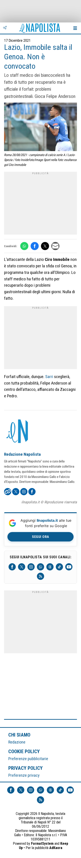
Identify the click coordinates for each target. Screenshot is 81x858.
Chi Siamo (19, 735)
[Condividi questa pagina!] (5, 28)
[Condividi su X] (45, 246)
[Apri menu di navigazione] (75, 28)
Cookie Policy (24, 751)
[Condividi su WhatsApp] (24, 246)
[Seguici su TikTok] (59, 566)
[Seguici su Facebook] (12, 566)
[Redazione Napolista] (17, 432)
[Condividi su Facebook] (35, 246)
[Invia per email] (55, 246)
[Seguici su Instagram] (31, 566)
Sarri (49, 376)
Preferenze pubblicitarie (28, 758)
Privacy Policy (25, 768)
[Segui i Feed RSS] (40, 576)
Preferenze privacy (24, 775)
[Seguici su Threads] (50, 566)
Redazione (16, 742)
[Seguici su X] (21, 566)
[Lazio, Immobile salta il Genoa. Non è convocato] (40, 127)
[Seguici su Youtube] (68, 566)
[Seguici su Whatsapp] (40, 566)
